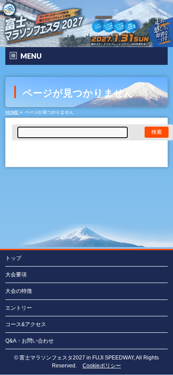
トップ (13, 258)
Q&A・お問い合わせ (29, 341)
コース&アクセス (25, 324)
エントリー (18, 308)
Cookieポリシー (102, 366)
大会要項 (16, 274)
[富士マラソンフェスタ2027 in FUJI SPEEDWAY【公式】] (86, 41)
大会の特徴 (18, 291)
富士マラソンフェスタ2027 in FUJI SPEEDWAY (77, 358)
